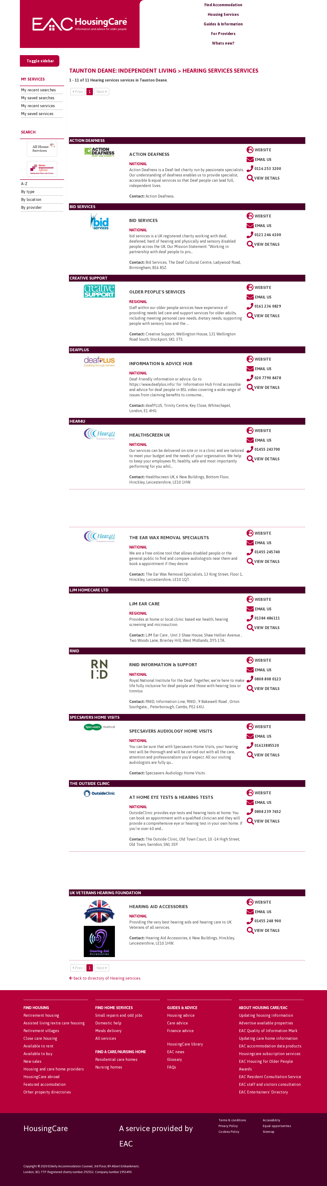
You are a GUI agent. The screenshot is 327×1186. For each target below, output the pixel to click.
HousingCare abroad (41, 1077)
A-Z (24, 183)
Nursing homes (108, 1067)
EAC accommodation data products (270, 1046)
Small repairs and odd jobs (118, 1015)
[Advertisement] (187, 118)
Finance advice (180, 1030)
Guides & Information (223, 24)
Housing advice (181, 1015)
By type (27, 191)
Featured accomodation (44, 1084)
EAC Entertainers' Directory (263, 1092)
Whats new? (223, 43)
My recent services (38, 106)
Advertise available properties (266, 1023)
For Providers (223, 33)
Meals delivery (108, 1030)
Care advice (177, 1023)
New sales (32, 1061)
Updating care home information (268, 1038)
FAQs (171, 1067)
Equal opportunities (277, 1126)
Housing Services (223, 14)
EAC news (176, 1052)
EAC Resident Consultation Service (270, 1077)
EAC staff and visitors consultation (270, 1084)
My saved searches (37, 98)
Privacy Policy (228, 1126)
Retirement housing (41, 1015)
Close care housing (40, 1038)
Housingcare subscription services (270, 1054)
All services (105, 1038)
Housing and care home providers (53, 1069)
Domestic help (108, 1023)
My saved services (37, 113)
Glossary (174, 1059)
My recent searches (38, 90)
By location (31, 199)
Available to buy (37, 1054)
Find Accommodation (223, 5)
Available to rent (38, 1046)
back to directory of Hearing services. (107, 978)
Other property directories (47, 1092)
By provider (31, 207)
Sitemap (268, 1131)
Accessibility (271, 1120)
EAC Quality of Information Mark (268, 1030)
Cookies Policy (229, 1131)
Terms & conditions (232, 1120)
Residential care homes (116, 1059)
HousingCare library (185, 1044)
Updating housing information (266, 1015)
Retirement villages (41, 1030)
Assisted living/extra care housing (54, 1023)
